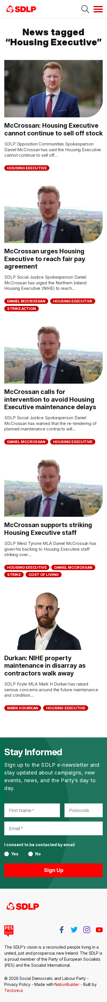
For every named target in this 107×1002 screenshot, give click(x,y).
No (38, 854)
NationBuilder (66, 984)
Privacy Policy (17, 984)
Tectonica (13, 990)
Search (85, 9)
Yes (15, 854)
